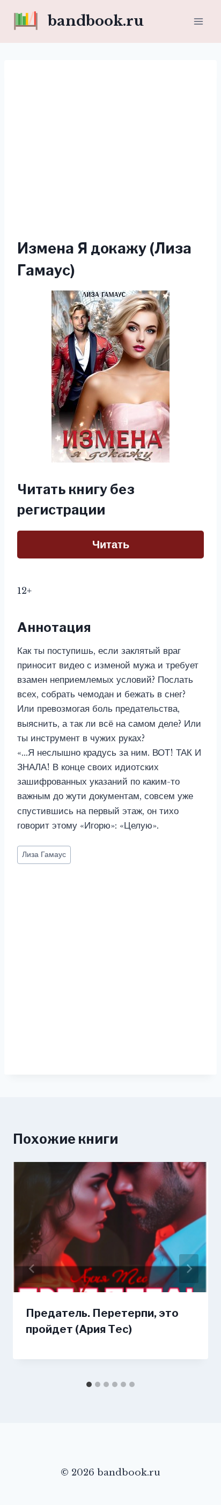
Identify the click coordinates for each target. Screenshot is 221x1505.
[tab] (89, 1384)
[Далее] (188, 1268)
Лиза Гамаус (44, 854)
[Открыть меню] (198, 21)
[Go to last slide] (32, 1268)
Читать (110, 544)
